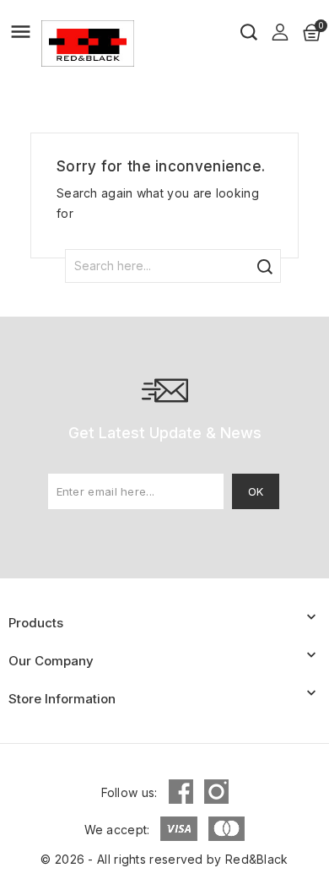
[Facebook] (181, 791)
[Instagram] (216, 791)
